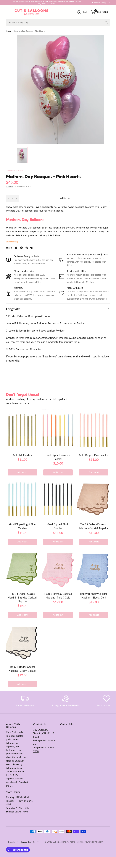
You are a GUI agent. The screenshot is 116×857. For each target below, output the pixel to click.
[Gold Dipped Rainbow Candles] (58, 429)
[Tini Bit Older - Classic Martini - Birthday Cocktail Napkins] (22, 568)
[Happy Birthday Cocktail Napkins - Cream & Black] (22, 641)
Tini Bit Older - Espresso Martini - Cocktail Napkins (93, 526)
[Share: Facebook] (16, 248)
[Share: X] (21, 248)
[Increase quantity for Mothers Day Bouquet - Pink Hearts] (16, 198)
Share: (9, 248)
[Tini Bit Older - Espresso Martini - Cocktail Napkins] (93, 499)
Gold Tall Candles (22, 455)
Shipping (9, 186)
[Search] (106, 22)
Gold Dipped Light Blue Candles (22, 526)
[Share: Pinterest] (27, 248)
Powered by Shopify (94, 842)
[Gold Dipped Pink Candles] (93, 429)
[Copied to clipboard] (31, 248)
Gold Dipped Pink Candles (93, 455)
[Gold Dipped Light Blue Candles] (22, 499)
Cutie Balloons (14, 170)
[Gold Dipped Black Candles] (58, 499)
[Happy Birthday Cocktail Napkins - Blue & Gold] (93, 568)
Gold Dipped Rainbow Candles (58, 457)
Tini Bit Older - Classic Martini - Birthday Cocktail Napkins (22, 597)
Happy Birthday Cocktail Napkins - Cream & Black (22, 668)
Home (8, 31)
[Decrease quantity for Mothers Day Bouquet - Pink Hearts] (8, 198)
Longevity (13, 309)
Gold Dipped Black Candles (58, 526)
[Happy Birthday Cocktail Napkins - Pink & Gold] (58, 568)
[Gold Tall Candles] (22, 429)
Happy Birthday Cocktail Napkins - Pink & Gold (58, 595)
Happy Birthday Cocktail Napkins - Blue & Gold (93, 595)
